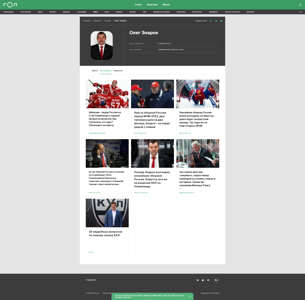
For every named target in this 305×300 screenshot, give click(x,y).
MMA (95, 12)
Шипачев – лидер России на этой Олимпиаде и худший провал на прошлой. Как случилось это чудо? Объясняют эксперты (105, 119)
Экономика (8, 12)
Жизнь (166, 5)
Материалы (105, 71)
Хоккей (119, 12)
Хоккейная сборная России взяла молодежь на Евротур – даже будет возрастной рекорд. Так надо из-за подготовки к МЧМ (197, 119)
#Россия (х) (185, 133)
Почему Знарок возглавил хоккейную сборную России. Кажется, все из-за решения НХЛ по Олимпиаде (152, 179)
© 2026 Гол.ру (92, 293)
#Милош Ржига (186, 192)
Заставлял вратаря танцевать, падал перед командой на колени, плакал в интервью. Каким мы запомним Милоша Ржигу (197, 179)
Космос (132, 12)
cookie (154, 296)
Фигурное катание (161, 12)
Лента (95, 71)
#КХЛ (91, 252)
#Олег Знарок (141, 192)
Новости (118, 71)
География (81, 12)
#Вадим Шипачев (97, 133)
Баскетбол (197, 12)
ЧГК (144, 12)
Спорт (138, 5)
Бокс (107, 12)
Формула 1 (213, 12)
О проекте (91, 280)
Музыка (66, 12)
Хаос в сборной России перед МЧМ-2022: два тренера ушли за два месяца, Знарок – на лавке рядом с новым (152, 119)
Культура (152, 5)
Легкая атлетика (232, 12)
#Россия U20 (140, 133)
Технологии (26, 12)
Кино (40, 12)
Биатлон (250, 12)
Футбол (53, 12)
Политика (181, 12)
